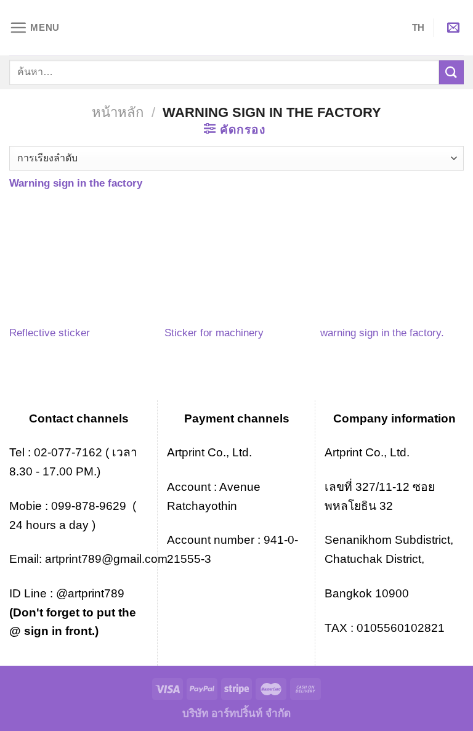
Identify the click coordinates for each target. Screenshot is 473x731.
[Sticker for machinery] (236, 262)
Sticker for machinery (214, 332)
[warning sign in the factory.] (392, 262)
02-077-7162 (68, 452)
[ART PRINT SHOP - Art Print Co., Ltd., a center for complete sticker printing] (236, 27)
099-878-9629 (88, 505)
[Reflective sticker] (81, 262)
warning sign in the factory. (382, 332)
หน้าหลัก (118, 112)
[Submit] (451, 72)
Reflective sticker (49, 332)
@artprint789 (88, 593)
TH (418, 27)
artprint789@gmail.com (106, 558)
